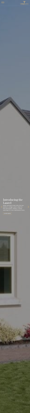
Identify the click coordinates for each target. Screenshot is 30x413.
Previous (1, 206)
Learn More (7, 213)
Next (28, 206)
